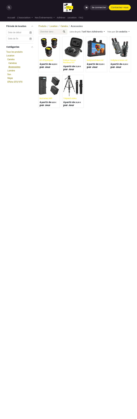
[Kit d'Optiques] (49, 47)
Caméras (12, 63)
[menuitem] (11, 17)
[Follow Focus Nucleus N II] (72, 47)
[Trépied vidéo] (72, 85)
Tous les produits (14, 52)
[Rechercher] (64, 32)
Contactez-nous (119, 7)
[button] (9, 7)
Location (10, 55)
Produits (42, 26)
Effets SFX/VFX (14, 82)
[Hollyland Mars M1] (96, 47)
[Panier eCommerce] (86, 7)
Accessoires (14, 67)
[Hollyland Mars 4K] (120, 47)
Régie (10, 78)
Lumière (11, 70)
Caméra (10, 59)
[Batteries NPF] (49, 85)
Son (9, 74)
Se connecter (99, 7)
